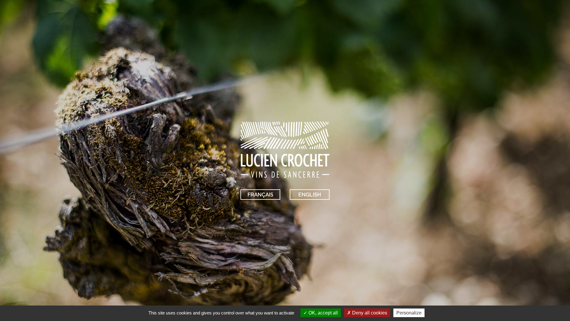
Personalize (409, 312)
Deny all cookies (369, 312)
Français (260, 194)
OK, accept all (322, 312)
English (309, 194)
